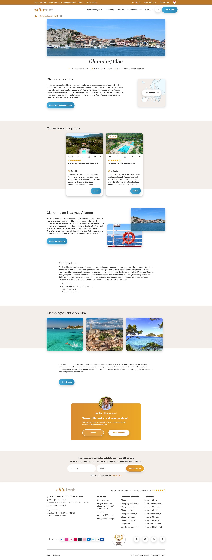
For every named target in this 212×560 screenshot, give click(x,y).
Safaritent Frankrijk (152, 513)
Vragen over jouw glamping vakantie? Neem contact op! (105, 506)
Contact (148, 9)
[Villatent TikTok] (162, 539)
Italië (56, 16)
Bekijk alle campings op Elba (60, 105)
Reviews (100, 512)
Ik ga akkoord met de (108, 475)
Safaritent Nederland (153, 503)
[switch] (92, 475)
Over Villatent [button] (133, 9)
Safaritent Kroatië (152, 520)
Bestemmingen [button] (93, 9)
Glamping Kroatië (128, 520)
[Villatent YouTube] (154, 539)
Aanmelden (133, 468)
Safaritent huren (151, 500)
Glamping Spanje (128, 507)
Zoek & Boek (170, 9)
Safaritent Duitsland (153, 527)
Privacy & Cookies (158, 555)
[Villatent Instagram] (145, 539)
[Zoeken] (158, 10)
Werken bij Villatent (105, 515)
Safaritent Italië (151, 510)
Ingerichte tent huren (130, 527)
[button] (174, 2)
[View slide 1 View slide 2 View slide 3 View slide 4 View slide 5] (84, 143)
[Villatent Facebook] (137, 539)
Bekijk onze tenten (57, 241)
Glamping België (128, 517)
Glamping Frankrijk (129, 513)
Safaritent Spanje (151, 507)
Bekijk (95, 191)
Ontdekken (164, 2)
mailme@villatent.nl (57, 505)
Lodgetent (125, 523)
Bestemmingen (46, 16)
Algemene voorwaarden (139, 555)
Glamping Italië (127, 510)
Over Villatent (119, 433)
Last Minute (136, 2)
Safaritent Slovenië (152, 523)
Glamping (110, 9)
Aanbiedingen (150, 2)
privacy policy (116, 475)
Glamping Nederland (130, 503)
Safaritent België (151, 517)
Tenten (121, 9)
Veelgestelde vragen (106, 518)
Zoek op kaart (150, 93)
